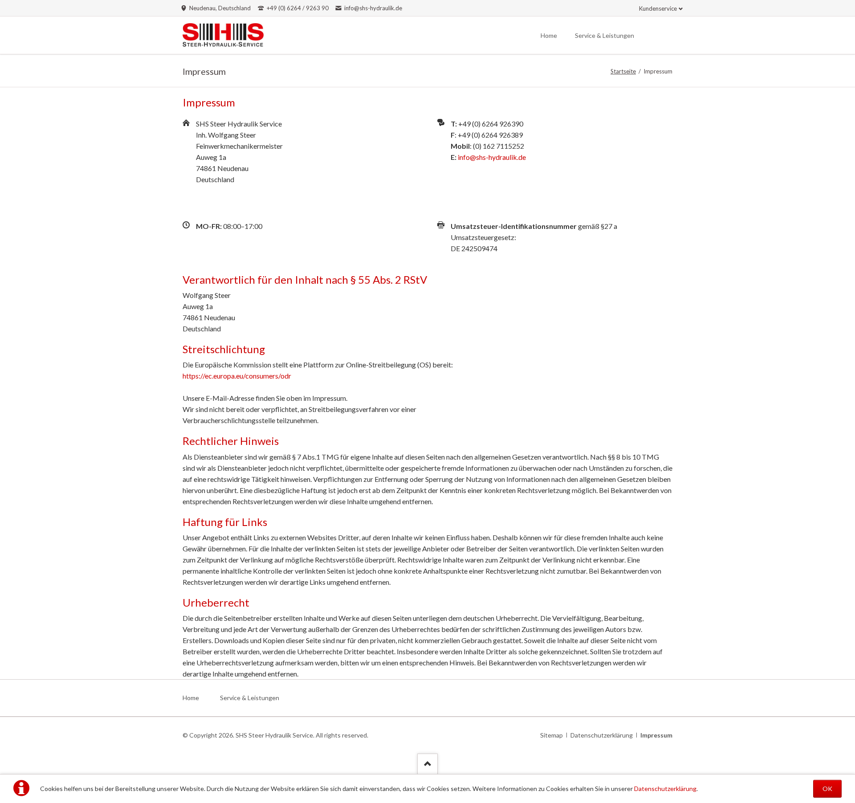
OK (827, 788)
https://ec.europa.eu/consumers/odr (237, 375)
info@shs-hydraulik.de (492, 157)
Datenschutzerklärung (665, 788)
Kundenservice (658, 8)
